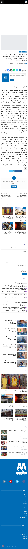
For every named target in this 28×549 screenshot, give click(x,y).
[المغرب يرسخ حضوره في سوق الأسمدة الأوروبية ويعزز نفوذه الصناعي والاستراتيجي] (20, 211)
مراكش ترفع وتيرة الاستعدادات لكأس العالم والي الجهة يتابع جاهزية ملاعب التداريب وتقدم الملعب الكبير (14, 311)
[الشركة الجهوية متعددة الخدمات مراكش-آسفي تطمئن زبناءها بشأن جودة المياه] (7, 398)
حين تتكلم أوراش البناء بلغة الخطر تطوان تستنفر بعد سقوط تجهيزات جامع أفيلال (14, 301)
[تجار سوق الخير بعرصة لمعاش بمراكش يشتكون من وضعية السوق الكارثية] (22, 355)
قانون (25, 511)
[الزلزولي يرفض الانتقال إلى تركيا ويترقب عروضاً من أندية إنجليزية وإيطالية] (4, 432)
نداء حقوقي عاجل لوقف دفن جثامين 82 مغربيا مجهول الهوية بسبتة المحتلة (14, 289)
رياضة (25, 515)
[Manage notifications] (3, 546)
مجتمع (24, 503)
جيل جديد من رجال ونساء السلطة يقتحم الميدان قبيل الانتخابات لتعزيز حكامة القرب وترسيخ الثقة (14, 308)
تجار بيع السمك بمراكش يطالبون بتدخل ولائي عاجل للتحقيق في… (9, 362)
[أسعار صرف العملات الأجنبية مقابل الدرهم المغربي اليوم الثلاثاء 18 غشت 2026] (7, 226)
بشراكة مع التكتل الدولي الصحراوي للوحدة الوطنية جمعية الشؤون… (10, 322)
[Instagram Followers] (4, 483)
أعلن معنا (24, 536)
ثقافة (25, 513)
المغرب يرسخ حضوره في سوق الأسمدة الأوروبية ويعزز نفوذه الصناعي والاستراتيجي (14, 292)
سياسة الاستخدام (22, 534)
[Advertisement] (14, 20)
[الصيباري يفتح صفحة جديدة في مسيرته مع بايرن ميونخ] (4, 443)
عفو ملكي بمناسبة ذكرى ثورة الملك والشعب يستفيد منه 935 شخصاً (14, 390)
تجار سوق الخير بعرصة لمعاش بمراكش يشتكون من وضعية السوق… (9, 354)
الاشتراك (12, 79)
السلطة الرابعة (23, 517)
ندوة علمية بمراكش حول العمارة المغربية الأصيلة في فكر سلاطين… (8, 330)
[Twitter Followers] (17, 483)
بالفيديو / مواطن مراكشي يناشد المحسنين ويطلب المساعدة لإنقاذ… (9, 338)
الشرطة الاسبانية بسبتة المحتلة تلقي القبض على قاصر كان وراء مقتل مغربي (6, 197)
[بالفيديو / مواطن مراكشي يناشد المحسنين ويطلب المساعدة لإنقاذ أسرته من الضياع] (22, 339)
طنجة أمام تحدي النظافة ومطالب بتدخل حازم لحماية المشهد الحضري (15, 305)
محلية (25, 498)
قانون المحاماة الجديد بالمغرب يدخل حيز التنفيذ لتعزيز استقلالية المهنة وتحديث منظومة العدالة (14, 285)
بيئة (25, 521)
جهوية (24, 494)
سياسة (24, 500)
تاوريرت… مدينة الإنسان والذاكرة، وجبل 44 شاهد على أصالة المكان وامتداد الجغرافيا (15, 298)
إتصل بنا (24, 538)
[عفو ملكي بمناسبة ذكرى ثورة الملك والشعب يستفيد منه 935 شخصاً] (7, 211)
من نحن (24, 529)
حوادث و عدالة (23, 519)
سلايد (20, 51)
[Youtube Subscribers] (10, 483)
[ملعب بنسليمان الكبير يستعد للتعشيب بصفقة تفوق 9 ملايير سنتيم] (4, 437)
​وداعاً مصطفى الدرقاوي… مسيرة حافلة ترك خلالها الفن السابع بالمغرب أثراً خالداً (14, 282)
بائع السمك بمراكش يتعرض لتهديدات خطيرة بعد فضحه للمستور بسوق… (9, 346)
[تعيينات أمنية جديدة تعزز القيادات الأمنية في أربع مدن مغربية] (7, 413)
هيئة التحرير (23, 531)
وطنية (24, 496)
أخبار (26, 51)
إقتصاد (23, 51)
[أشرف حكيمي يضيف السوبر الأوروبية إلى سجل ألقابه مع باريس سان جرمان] (4, 448)
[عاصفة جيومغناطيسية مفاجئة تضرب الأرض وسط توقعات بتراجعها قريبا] (20, 226)
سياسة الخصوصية (22, 533)
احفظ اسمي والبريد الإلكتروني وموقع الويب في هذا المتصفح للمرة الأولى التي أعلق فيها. (14, 270)
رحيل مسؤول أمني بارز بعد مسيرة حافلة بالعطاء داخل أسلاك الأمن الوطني (14, 295)
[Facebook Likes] (24, 483)
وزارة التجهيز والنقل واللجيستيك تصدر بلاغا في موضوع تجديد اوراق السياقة (21, 197)
